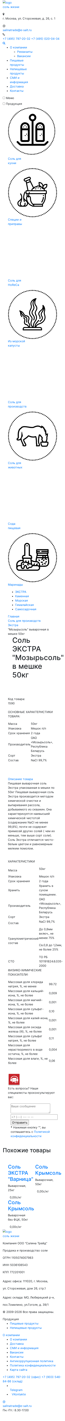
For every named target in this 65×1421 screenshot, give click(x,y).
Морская (21, 600)
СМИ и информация (24, 1348)
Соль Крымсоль (48, 1170)
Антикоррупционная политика (31, 1361)
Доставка (17, 86)
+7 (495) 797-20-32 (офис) (22, 1377)
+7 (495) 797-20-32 (16, 38)
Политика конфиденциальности (33, 1365)
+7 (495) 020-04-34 (45, 38)
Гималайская (24, 605)
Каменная (22, 596)
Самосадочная (25, 609)
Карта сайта (18, 1369)
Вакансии (24, 56)
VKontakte (18, 1394)
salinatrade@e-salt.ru (17, 30)
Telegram (16, 1390)
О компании (18, 47)
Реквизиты (24, 51)
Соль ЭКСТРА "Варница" (20, 1173)
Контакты (16, 91)
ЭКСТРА (20, 592)
